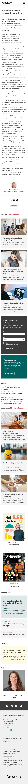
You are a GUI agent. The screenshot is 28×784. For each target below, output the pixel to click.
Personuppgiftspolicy (8, 756)
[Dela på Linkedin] (17, 200)
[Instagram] (12, 706)
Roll (4, 337)
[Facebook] (7, 706)
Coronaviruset (5, 8)
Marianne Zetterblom (19, 191)
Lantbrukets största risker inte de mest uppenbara (11, 404)
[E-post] (21, 706)
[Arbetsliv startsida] (14, 776)
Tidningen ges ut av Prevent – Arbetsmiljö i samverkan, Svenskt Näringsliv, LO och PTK (12, 751)
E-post (5, 331)
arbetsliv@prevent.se (8, 725)
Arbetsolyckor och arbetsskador (8, 401)
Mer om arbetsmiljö (17, 408)
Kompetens (4, 391)
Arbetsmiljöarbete (5, 386)
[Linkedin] (16, 706)
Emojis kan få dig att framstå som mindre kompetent (12, 394)
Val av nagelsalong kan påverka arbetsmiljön (13, 399)
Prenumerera (9, 348)
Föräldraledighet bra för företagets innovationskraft (10, 388)
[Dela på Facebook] (14, 200)
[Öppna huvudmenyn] (24, 2)
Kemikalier (3, 397)
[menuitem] (8, 3)
